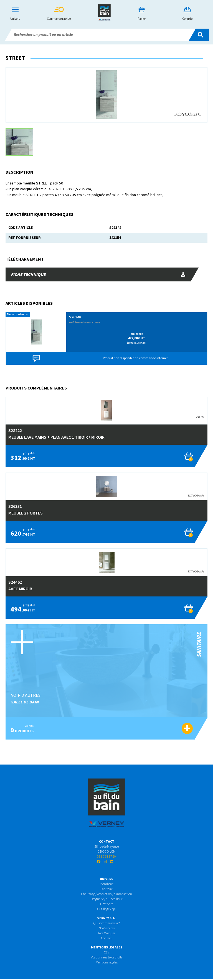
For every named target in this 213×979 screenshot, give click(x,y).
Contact (106, 938)
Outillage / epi (106, 909)
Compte (187, 19)
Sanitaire (106, 889)
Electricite (106, 904)
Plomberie (106, 884)
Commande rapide (59, 19)
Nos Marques (106, 933)
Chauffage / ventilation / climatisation (106, 894)
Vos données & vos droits (106, 957)
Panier (142, 19)
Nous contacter (18, 314)
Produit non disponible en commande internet (135, 358)
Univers (15, 19)
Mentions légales (107, 962)
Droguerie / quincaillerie (107, 899)
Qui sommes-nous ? (106, 923)
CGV (106, 952)
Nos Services (107, 928)
